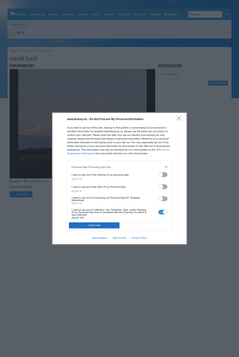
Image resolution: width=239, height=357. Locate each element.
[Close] (180, 119)
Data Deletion (99, 237)
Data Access (119, 237)
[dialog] (119, 178)
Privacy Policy (139, 237)
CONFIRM (94, 225)
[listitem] (119, 167)
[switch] (162, 174)
